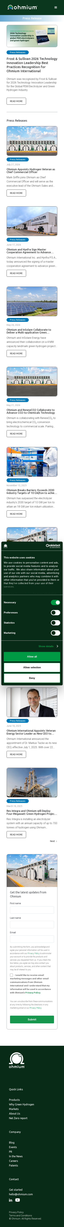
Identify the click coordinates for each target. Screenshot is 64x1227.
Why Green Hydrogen (21, 1104)
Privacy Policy (34, 953)
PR (10, 1151)
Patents (13, 1165)
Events (13, 1147)
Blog (11, 1142)
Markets (14, 1108)
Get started (15, 1189)
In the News (16, 1156)
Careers (13, 1160)
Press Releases (17, 52)
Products (14, 1099)
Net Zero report (18, 1118)
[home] (21, 7)
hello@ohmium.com (21, 1194)
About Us (14, 1113)
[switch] (55, 612)
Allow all (32, 656)
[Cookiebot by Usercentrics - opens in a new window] (46, 546)
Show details (46, 646)
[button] (56, 7)
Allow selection (32, 667)
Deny (32, 678)
